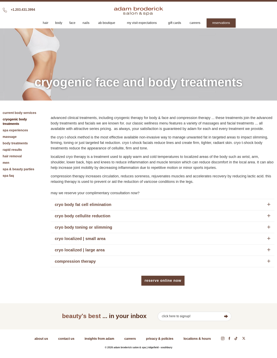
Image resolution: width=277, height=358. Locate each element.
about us (41, 338)
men (6, 162)
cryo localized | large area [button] (80, 250)
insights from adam (99, 338)
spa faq (8, 175)
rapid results (12, 149)
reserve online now (163, 281)
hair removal (12, 156)
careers (130, 338)
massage (10, 136)
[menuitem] (45, 23)
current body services (19, 113)
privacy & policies (159, 338)
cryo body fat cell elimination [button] (83, 204)
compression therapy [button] (75, 261)
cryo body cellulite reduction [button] (82, 216)
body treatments (15, 143)
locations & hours (197, 338)
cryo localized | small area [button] (80, 238)
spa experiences (15, 130)
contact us (66, 338)
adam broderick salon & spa (138, 11)
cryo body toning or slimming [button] (83, 227)
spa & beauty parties (18, 169)
